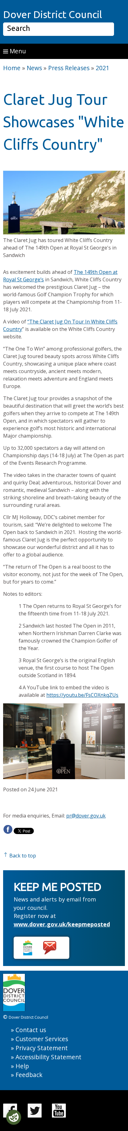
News (34, 68)
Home (12, 68)
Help (22, 1066)
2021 (102, 68)
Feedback (29, 1074)
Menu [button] (17, 51)
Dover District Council (52, 14)
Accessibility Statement (48, 1057)
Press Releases (68, 68)
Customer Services (42, 1039)
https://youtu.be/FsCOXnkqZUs (82, 695)
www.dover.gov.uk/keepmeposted (62, 924)
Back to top (22, 855)
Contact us (31, 1030)
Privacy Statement (42, 1048)
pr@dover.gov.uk (86, 815)
